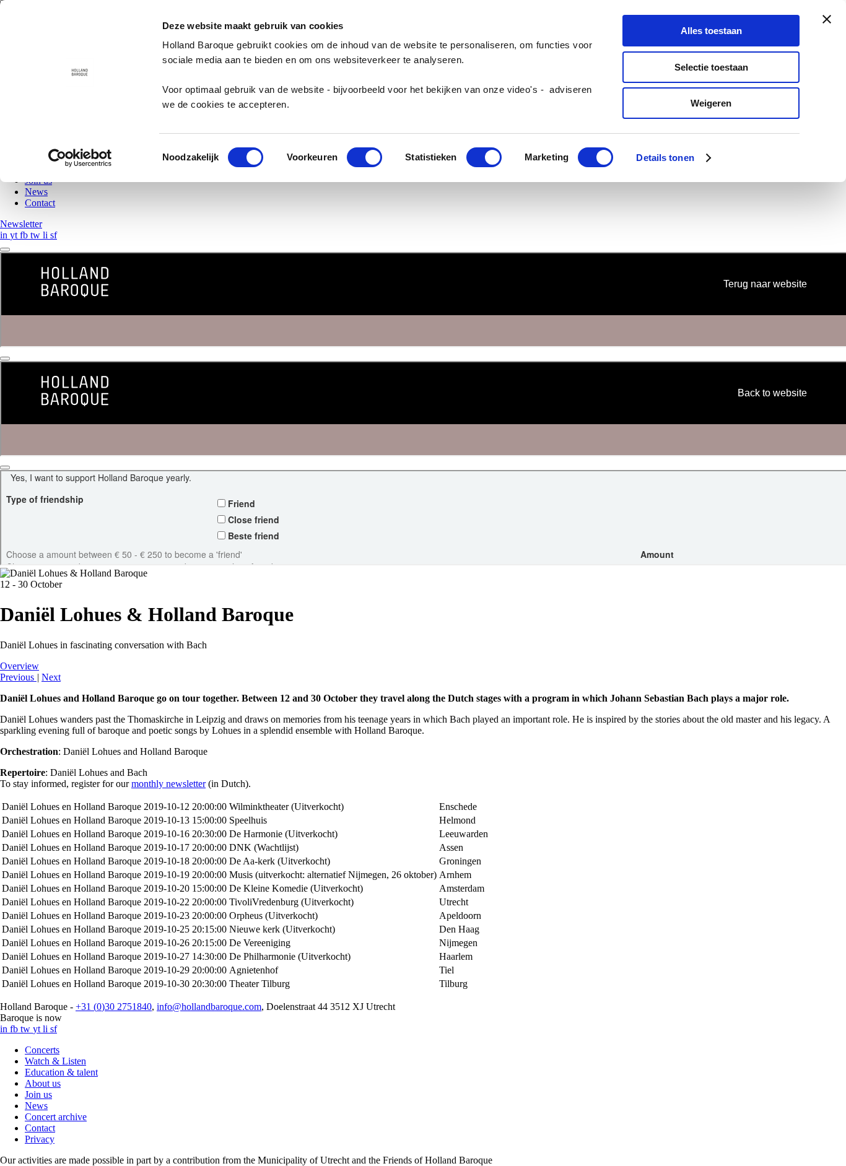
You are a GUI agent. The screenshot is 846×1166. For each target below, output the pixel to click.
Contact (40, 203)
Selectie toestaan (711, 67)
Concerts (42, 1050)
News (36, 191)
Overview (19, 666)
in (5, 235)
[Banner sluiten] (826, 19)
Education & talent (61, 1072)
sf (53, 235)
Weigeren (711, 103)
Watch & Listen (55, 1061)
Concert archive (56, 1117)
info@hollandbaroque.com (209, 1006)
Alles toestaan (711, 30)
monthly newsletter (168, 783)
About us (43, 1083)
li (46, 235)
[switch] (364, 157)
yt (15, 235)
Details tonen (665, 157)
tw (36, 235)
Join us (38, 1094)
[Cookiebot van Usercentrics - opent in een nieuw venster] (80, 158)
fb (25, 235)
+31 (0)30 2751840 (114, 1006)
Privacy (40, 1139)
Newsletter (21, 224)
